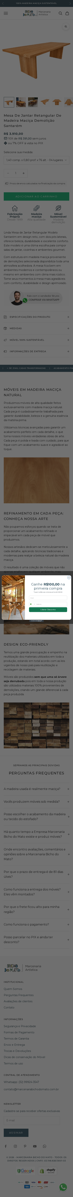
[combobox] (32, 604)
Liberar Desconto (48, 610)
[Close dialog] (69, 577)
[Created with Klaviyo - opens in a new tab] (36, 621)
